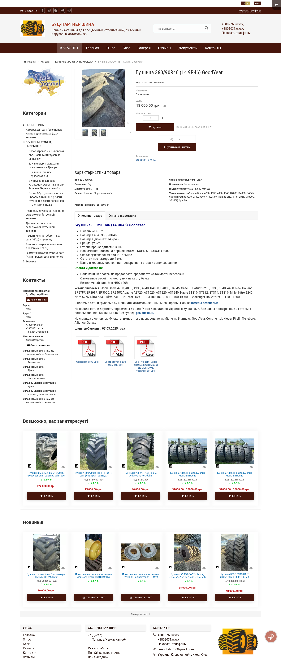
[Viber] (69, 10)
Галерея (144, 48)
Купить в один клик (177, 147)
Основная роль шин (87, 361)
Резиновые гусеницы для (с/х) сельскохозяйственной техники (45, 214)
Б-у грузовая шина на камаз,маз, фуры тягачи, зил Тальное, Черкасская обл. (46, 184)
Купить (156, 127)
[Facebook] (42, 10)
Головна (29, 635)
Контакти (29, 653)
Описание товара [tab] (90, 215)
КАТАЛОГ (68, 48)
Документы (188, 48)
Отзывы (164, 48)
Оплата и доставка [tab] (122, 215)
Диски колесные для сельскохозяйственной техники (40, 227)
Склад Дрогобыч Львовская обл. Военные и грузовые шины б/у (46, 154)
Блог (126, 48)
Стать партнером (40, 345)
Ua (243, 3)
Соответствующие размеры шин (115, 363)
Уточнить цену (95, 597)
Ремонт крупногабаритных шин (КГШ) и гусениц (43, 237)
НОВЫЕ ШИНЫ (35, 125)
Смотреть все (139, 614)
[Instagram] (49, 10)
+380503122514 (146, 160)
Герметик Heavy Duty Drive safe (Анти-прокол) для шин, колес (45, 254)
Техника (31, 261)
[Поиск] (206, 28)
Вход (257, 3)
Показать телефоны (249, 10)
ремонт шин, (145, 313)
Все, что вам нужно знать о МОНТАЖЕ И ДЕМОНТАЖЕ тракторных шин (146, 366)
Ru (247, 3)
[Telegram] (62, 10)
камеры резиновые (204, 303)
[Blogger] (55, 10)
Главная (92, 48)
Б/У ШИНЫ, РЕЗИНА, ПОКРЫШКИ (39, 144)
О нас (110, 48)
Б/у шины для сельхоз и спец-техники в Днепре (44, 165)
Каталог (29, 648)
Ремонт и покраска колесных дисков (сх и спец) (44, 246)
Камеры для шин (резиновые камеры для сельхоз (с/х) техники (44, 133)
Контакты (213, 48)
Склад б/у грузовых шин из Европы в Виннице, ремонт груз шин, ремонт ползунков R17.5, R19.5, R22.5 (46, 198)
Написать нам (38, 299)
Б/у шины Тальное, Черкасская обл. (40, 174)
